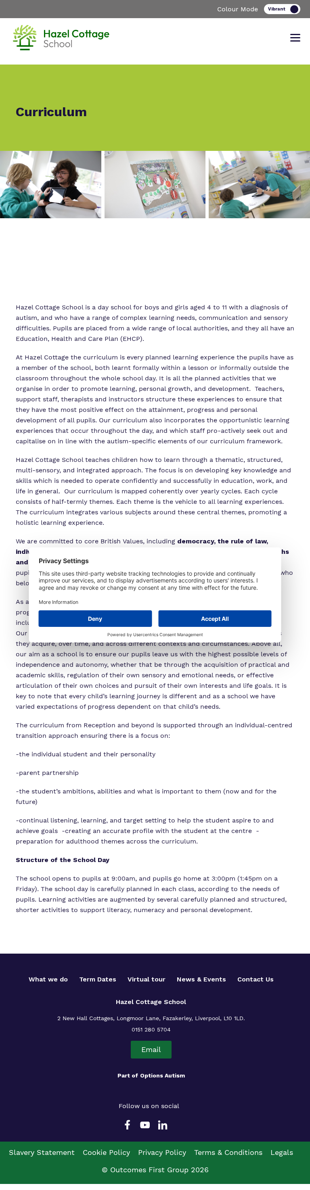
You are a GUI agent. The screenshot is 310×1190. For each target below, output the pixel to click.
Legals (281, 1152)
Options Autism (162, 1075)
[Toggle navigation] (295, 37)
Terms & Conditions (228, 1152)
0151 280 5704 (151, 1029)
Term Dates (97, 979)
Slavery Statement (42, 1152)
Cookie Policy (106, 1152)
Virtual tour (146, 979)
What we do (48, 979)
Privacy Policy (162, 1152)
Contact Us (255, 979)
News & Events (201, 979)
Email (151, 1049)
